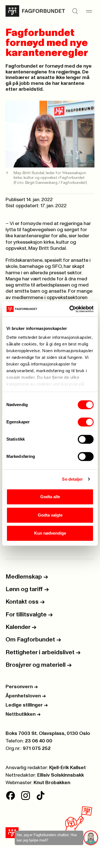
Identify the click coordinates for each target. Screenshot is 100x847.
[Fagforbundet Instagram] (26, 796)
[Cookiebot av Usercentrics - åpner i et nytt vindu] (71, 309)
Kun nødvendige (50, 533)
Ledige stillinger (27, 705)
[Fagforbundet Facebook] (11, 796)
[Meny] (88, 11)
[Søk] (75, 11)
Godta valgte (50, 515)
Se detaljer (72, 479)
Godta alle (50, 496)
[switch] (86, 422)
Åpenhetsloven (26, 695)
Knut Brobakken (52, 782)
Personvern (22, 686)
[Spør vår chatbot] (91, 838)
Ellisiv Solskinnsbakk (60, 775)
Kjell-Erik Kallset (67, 767)
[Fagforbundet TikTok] (41, 796)
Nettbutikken (23, 714)
